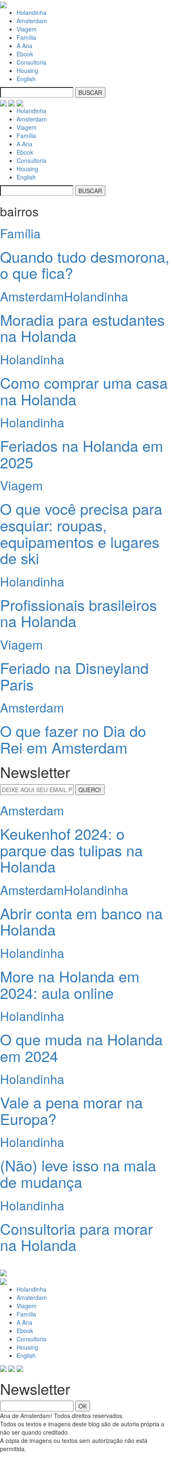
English (26, 79)
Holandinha (31, 12)
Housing (27, 70)
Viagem (27, 29)
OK (82, 1406)
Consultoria (31, 62)
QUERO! (89, 789)
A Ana (24, 45)
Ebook (25, 54)
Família (26, 37)
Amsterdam (32, 21)
